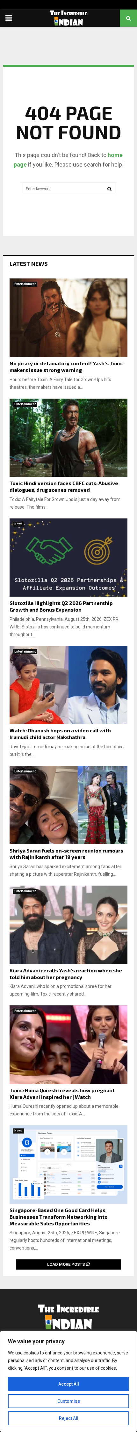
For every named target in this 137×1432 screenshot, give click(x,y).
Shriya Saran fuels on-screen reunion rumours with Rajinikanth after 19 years (66, 853)
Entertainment (25, 284)
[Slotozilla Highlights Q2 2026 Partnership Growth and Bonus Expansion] (68, 557)
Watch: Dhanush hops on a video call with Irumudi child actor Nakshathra (60, 733)
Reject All (68, 1418)
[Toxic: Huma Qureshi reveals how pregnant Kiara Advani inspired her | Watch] (68, 1044)
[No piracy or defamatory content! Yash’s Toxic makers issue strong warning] (68, 317)
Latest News (29, 263)
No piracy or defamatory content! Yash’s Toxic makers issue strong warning (66, 366)
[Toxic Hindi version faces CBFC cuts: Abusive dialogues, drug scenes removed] (68, 438)
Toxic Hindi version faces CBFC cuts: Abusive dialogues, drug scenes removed (64, 486)
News (18, 524)
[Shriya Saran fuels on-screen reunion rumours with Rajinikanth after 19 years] (68, 805)
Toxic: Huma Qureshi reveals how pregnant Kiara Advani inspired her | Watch (62, 1093)
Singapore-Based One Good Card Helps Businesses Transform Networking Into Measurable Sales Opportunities (59, 1216)
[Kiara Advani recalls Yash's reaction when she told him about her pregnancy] (68, 925)
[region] (68, 1381)
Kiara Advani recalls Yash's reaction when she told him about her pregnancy (66, 973)
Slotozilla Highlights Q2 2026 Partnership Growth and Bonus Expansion (61, 606)
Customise (68, 1401)
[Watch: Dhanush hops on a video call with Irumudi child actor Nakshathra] (68, 685)
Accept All (68, 1384)
